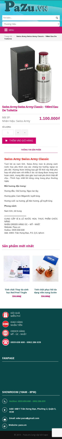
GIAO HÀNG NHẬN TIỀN (17, 323)
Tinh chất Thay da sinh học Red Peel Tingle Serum (16, 292)
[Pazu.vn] (25, 5)
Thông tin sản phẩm (31, 149)
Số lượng (6, 127)
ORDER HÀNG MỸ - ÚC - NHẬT (19, 332)
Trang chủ (8, 36)
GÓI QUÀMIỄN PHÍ (15, 314)
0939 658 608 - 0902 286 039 (26, 342)
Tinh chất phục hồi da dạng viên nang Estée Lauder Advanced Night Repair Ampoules (45, 294)
